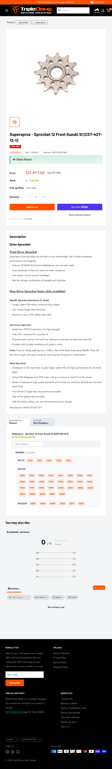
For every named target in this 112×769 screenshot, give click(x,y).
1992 (60, 481)
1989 (31, 481)
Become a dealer (69, 703)
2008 (62, 494)
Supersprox (15, 152)
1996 (22, 487)
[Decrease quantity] (29, 197)
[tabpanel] (56, 616)
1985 (70, 475)
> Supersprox (39, 22)
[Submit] (60, 10)
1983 (58, 460)
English (10, 739)
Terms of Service (61, 653)
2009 (52, 503)
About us (65, 726)
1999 (51, 487)
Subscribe (99, 1)
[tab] (18, 422)
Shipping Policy (60, 667)
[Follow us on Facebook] (7, 752)
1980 (30, 460)
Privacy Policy (59, 657)
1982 (49, 460)
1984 (68, 460)
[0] (108, 10)
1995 (89, 481)
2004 (22, 494)
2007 (52, 494)
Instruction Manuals (70, 717)
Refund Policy (60, 662)
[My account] (102, 10)
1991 (50, 481)
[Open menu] (6, 10)
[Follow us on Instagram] (12, 752)
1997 (31, 487)
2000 (61, 487)
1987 (89, 475)
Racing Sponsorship (70, 712)
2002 (80, 487)
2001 (70, 487)
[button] (56, 553)
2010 (62, 503)
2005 (32, 494)
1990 (41, 481)
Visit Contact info (13, 711)
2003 (90, 487)
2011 (71, 503)
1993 (70, 481)
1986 (79, 475)
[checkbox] (72, 597)
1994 (79, 481)
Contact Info (67, 698)
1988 (22, 481)
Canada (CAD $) (29, 739)
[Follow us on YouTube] (18, 752)
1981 (39, 460)
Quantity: (14, 197)
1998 (41, 487)
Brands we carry (69, 721)
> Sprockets (22, 22)
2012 (81, 503)
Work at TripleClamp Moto (73, 708)
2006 (42, 494)
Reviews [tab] (14, 589)
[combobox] (73, 10)
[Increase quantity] (43, 197)
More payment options (80, 214)
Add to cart (32, 207)
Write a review (99, 587)
